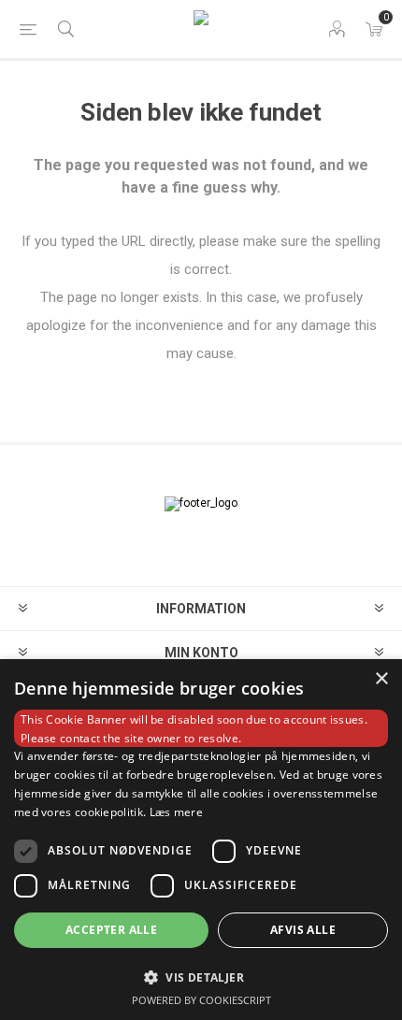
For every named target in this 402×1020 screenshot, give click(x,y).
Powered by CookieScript (201, 1000)
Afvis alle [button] (303, 930)
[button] (201, 976)
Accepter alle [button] (111, 930)
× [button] (381, 679)
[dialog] (201, 839)
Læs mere (176, 812)
